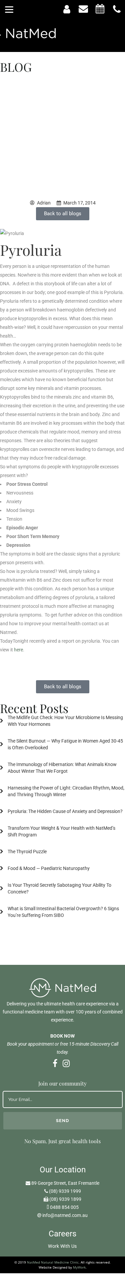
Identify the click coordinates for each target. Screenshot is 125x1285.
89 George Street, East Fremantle (65, 1183)
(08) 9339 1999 (65, 1191)
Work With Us (62, 1246)
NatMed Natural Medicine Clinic (53, 1262)
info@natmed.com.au (65, 1215)
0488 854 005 (64, 1207)
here (18, 649)
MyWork (79, 1267)
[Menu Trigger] (9, 9)
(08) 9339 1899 (65, 1199)
